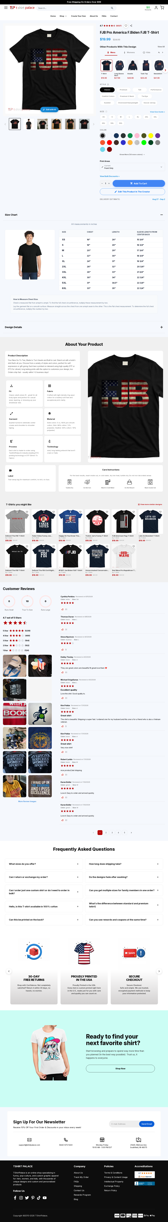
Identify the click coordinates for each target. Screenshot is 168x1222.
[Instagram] (21, 1198)
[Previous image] (5, 124)
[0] (162, 8)
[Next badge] (159, 971)
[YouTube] (45, 1198)
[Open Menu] (6, 8)
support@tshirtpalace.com (29, 1145)
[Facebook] (15, 1198)
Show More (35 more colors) (131, 154)
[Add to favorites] (27, 512)
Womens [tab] (131, 52)
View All (161, 47)
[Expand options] (161, 167)
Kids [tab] (148, 52)
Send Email (147, 1124)
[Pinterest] (33, 1198)
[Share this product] (131, 25)
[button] (125, 25)
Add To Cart (140, 183)
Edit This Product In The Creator (134, 191)
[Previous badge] (9, 971)
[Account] (156, 8)
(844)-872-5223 (65, 1145)
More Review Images (27, 801)
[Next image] (94, 124)
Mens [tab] (112, 52)
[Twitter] (27, 1198)
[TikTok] (39, 1198)
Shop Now (120, 1068)
